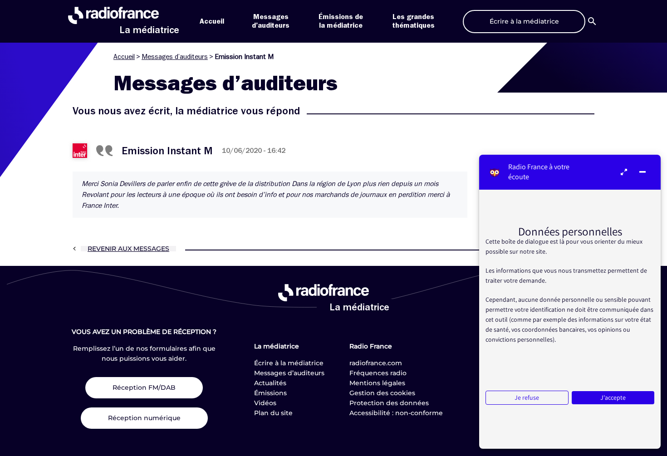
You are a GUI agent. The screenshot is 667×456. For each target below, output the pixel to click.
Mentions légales (377, 383)
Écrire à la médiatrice (289, 363)
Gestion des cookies (382, 393)
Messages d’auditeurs (175, 56)
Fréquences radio (378, 373)
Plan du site (273, 413)
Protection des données (389, 403)
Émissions (270, 393)
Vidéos (265, 403)
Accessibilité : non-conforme (396, 413)
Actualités (270, 383)
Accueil (212, 21)
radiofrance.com (375, 363)
